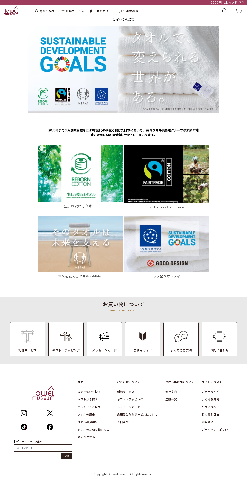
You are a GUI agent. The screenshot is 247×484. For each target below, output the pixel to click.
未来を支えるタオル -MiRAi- (79, 275)
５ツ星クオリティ (166, 275)
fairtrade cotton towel (166, 206)
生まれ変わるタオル (79, 205)
